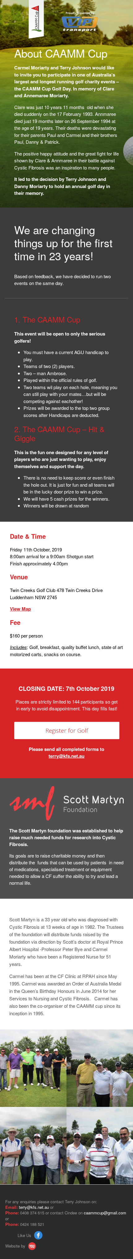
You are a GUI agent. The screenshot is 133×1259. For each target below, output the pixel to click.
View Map (20, 608)
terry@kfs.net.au (66, 755)
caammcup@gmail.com (105, 1213)
